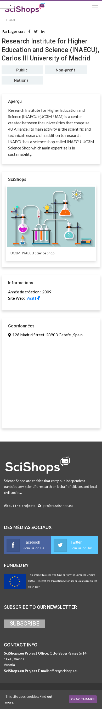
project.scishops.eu (58, 506)
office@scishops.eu (63, 671)
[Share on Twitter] (36, 31)
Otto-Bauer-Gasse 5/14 (68, 653)
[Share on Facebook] (29, 31)
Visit (30, 298)
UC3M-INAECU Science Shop (32, 253)
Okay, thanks (82, 699)
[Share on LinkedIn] (42, 31)
